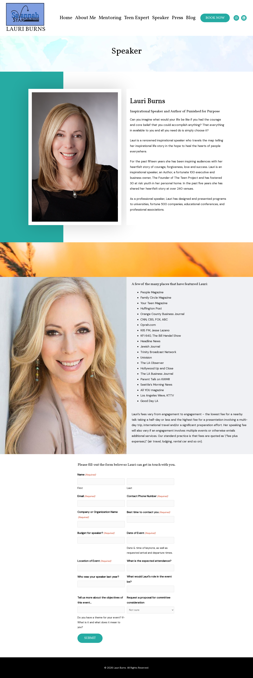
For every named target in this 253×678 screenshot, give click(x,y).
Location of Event (94, 561)
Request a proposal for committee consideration (148, 600)
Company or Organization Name (97, 514)
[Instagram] (236, 18)
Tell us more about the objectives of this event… (100, 600)
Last (129, 488)
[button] (215, 18)
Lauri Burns (25, 29)
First (80, 488)
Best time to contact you (148, 512)
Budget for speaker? (95, 533)
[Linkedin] (244, 18)
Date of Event (141, 533)
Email (86, 496)
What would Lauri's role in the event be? (149, 579)
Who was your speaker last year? (98, 576)
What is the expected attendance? (149, 561)
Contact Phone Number (147, 496)
